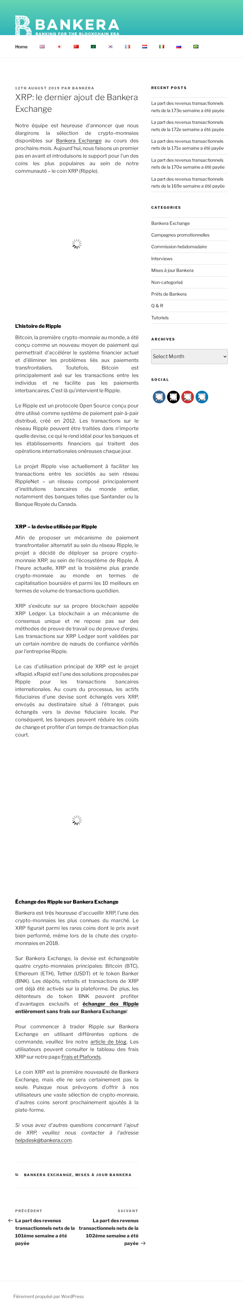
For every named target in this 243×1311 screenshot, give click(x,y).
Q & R (157, 305)
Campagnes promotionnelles (180, 235)
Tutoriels (160, 317)
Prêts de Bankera (169, 294)
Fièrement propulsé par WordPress (48, 1296)
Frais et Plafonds (81, 1057)
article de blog (108, 1042)
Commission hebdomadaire (179, 246)
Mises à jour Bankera (103, 1175)
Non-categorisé (167, 282)
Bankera (83, 88)
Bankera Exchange (79, 141)
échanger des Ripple (111, 1004)
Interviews (161, 258)
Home (21, 46)
